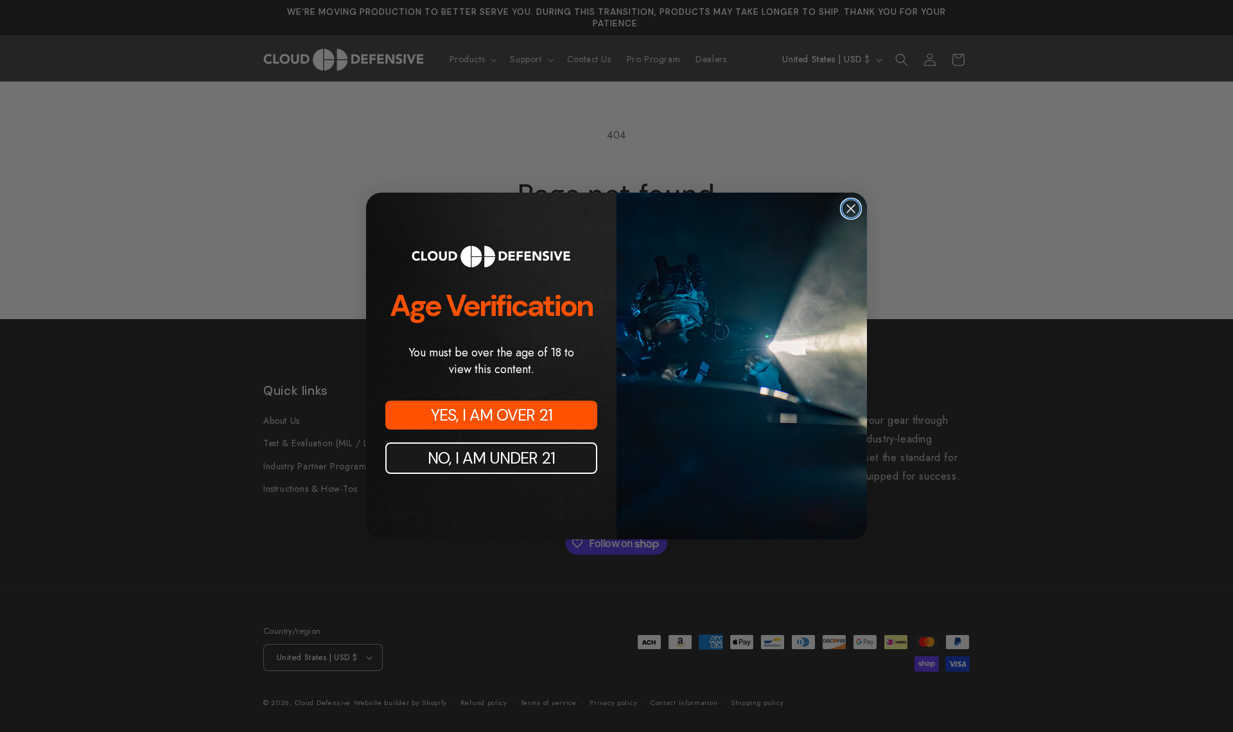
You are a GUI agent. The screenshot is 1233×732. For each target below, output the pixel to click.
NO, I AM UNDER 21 (491, 458)
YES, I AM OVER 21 (491, 415)
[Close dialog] (851, 208)
